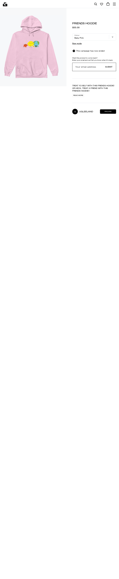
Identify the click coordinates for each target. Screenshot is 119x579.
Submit (108, 67)
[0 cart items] (108, 4)
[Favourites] (101, 4)
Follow (108, 111)
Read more (78, 95)
